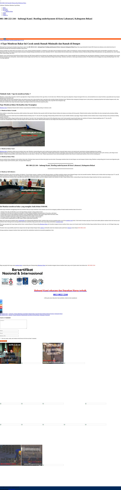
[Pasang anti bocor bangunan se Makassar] (31, 424)
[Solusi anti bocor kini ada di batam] (53, 424)
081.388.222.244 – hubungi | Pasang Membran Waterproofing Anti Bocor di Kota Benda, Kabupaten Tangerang (25, 315)
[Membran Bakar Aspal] (31, 363)
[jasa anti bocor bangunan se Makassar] (53, 465)
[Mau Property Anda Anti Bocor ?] (95, 424)
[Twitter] (60, 303)
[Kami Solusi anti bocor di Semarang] (74, 424)
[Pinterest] (60, 307)
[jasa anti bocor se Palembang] (31, 465)
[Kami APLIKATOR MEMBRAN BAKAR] (53, 403)
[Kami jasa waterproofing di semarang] (10, 424)
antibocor (42, 227)
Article (4, 12)
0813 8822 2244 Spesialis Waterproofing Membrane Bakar (13, 3)
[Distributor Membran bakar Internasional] (10, 363)
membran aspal (69, 220)
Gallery (4, 14)
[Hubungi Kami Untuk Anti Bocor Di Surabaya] (95, 363)
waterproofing (21, 220)
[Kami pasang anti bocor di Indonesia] (10, 465)
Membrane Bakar (44, 224)
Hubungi (69, 227)
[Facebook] (60, 301)
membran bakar (59, 221)
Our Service (5, 10)
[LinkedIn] (60, 310)
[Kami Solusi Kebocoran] (31, 403)
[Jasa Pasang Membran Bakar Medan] (74, 363)
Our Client (5, 9)
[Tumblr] (60, 312)
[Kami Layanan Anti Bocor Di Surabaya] (74, 403)
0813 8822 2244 (60, 294)
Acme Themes (12, 489)
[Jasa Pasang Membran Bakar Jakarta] (10, 403)
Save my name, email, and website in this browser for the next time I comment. (19, 338)
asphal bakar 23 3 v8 (19, 40)
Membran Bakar (9, 11)
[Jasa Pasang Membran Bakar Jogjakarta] (95, 403)
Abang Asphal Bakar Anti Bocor (7, 40)
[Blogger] (60, 305)
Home (4, 7)
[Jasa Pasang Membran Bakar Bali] (53, 363)
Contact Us (5, 15)
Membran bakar (3, 107)
